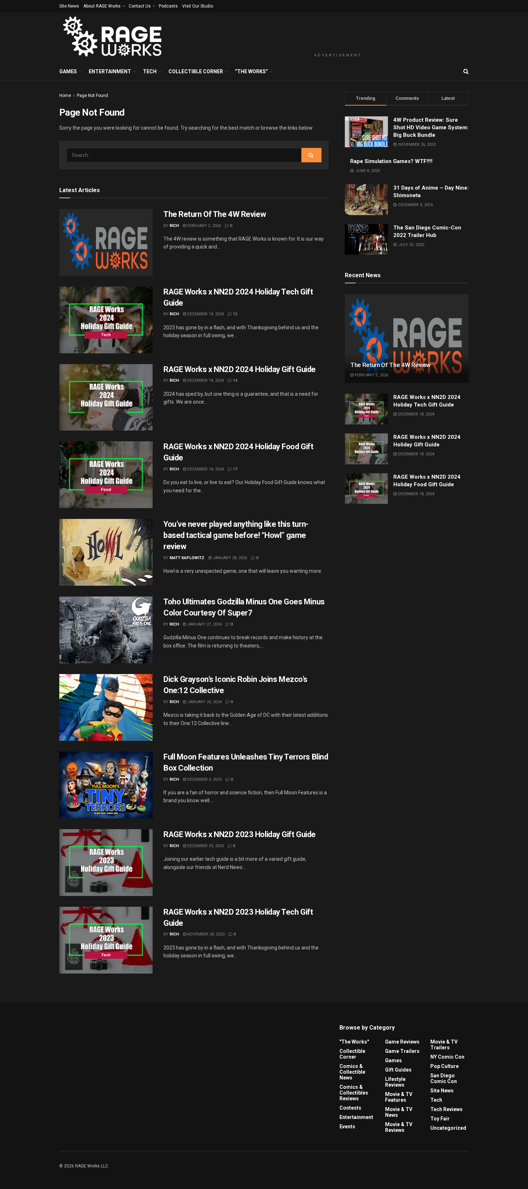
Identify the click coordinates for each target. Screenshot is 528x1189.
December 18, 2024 (205, 314)
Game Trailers (402, 1051)
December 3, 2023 (204, 779)
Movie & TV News (398, 1112)
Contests (350, 1108)
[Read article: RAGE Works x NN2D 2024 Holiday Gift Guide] (106, 397)
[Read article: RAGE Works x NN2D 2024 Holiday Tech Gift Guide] (106, 320)
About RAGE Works (102, 6)
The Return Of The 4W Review (214, 214)
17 (234, 469)
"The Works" (354, 1042)
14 (234, 380)
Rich (174, 225)
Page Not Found (92, 95)
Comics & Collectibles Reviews (353, 1092)
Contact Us (140, 6)
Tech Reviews (446, 1109)
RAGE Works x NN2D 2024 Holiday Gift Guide (239, 369)
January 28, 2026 (229, 558)
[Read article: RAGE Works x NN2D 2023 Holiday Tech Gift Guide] (106, 940)
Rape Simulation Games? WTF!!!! (391, 161)
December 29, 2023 (205, 846)
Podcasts (168, 6)
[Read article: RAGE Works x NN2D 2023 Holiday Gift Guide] (106, 862)
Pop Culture (444, 1066)
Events (347, 1126)
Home (65, 95)
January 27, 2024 (204, 624)
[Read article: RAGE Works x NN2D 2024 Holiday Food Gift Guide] (106, 474)
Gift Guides (398, 1070)
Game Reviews (402, 1042)
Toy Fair (440, 1118)
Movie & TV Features (398, 1097)
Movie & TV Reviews (398, 1127)
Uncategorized (448, 1128)
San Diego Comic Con (443, 1078)
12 (234, 314)
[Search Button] (466, 71)
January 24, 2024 (204, 702)
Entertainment (110, 71)
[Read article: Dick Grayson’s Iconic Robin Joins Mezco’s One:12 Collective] (106, 707)
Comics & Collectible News (352, 1072)
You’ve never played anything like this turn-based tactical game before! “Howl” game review (236, 535)
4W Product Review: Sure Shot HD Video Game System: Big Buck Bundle (430, 127)
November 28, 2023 (205, 934)
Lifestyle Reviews (395, 1082)
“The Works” (251, 71)
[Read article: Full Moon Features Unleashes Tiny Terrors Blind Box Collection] (106, 785)
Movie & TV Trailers (444, 1044)
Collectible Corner (195, 71)
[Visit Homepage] (113, 37)
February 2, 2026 (203, 225)
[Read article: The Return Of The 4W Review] (106, 242)
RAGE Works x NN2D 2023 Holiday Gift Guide (239, 834)
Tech (150, 71)
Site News (69, 6)
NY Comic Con (447, 1057)
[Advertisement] (338, 31)
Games (68, 71)
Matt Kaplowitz (187, 558)
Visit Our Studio (197, 6)
